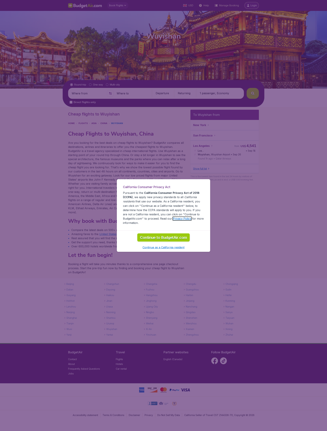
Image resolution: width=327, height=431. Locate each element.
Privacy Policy (182, 218)
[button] (163, 247)
